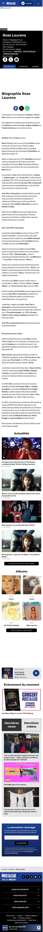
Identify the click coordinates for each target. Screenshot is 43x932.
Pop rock (18, 51)
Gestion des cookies (21, 922)
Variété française (10, 54)
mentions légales (28, 851)
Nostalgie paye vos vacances (15, 784)
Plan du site (10, 915)
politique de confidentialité (11, 853)
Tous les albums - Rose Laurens (21, 630)
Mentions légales (31, 915)
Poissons (10, 47)
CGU (14, 918)
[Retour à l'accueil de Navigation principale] (11, 3)
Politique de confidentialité (16, 920)
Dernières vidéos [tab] (31, 724)
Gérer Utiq (32, 920)
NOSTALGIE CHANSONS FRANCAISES (20, 673)
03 (12, 40)
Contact (19, 915)
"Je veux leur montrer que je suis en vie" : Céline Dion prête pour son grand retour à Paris (20, 811)
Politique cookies (24, 918)
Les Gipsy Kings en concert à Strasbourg (17, 713)
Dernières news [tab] (12, 724)
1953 (15, 40)
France (18, 49)
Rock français (29, 51)
